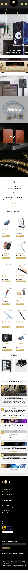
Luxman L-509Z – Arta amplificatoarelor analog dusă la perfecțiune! (14, 436)
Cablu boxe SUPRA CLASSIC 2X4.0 (6, 322)
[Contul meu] (22, 4)
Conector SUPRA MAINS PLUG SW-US (20, 345)
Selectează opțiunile (21, 257)
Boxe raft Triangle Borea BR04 (6, 345)
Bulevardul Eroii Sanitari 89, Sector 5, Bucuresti (15, 487)
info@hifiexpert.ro (8, 492)
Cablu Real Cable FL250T (5, 254)
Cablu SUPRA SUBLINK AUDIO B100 (5, 276)
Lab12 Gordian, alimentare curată (14, 398)
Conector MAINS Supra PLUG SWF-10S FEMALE (7, 231)
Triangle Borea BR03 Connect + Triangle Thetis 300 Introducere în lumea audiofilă (14, 411)
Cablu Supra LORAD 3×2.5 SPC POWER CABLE (20, 322)
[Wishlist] (10, 219)
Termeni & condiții (6, 503)
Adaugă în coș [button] (6, 235)
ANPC (3, 521)
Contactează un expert (9, 494)
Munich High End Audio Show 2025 (14, 425)
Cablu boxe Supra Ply (20, 253)
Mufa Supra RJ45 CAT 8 (20, 300)
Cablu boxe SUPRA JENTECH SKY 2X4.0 (20, 276)
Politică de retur (5, 512)
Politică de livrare (6, 510)
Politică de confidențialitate (8, 507)
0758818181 (7, 489)
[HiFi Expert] (14, 4)
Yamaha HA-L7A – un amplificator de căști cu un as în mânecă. (14, 459)
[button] (2, 4)
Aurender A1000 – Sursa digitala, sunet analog (14, 448)
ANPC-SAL (4, 523)
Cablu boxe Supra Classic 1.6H (20, 230)
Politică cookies (5, 505)
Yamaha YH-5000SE (14, 471)
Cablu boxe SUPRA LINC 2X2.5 (6, 300)
